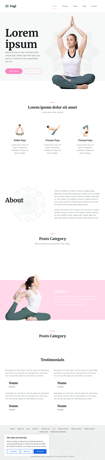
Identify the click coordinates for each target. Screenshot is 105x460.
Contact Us (45, 429)
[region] (26, 445)
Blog (84, 6)
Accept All (40, 451)
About (75, 6)
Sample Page (43, 432)
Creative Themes (68, 456)
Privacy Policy (63, 429)
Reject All (27, 451)
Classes (65, 6)
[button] (52, 173)
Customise (13, 451)
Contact (94, 6)
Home (55, 6)
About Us (20, 429)
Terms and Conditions (58, 432)
